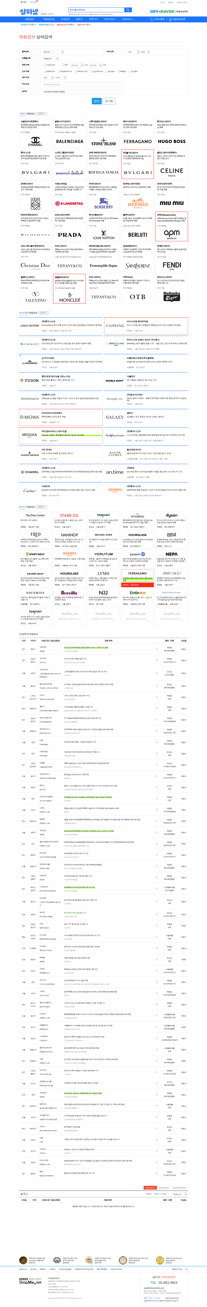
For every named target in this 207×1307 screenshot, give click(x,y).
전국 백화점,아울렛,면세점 (133, 257)
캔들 (72, 868)
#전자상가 (96, 14)
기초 (78, 1063)
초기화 (109, 101)
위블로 (75, 846)
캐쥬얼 (66, 1131)
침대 (65, 767)
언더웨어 (67, 789)
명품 (79, 846)
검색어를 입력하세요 (77, 10)
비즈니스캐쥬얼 (91, 711)
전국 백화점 (25, 132)
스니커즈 (106, 984)
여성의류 (67, 801)
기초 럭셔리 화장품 (70, 651)
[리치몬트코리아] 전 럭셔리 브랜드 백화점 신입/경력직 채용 (35, 219)
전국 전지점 (93, 163)
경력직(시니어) (82, 71)
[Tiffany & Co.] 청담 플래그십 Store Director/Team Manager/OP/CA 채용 (103, 281)
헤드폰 (71, 1040)
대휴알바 (123, 71)
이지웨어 (79, 789)
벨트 (79, 711)
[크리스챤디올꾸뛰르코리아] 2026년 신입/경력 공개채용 (35, 250)
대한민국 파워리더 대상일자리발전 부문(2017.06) (103, 1260)
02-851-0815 (164, 1282)
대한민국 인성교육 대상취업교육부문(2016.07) (174, 1260)
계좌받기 (102, 1269)
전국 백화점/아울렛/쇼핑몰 (65, 288)
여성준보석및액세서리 (72, 733)
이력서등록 (159, 19)
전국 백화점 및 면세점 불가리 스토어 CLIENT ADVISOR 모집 (137, 157)
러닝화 (100, 984)
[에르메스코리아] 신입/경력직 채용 (137, 187)
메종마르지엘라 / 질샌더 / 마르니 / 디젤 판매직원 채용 (136, 281)
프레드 (70, 846)
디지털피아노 (78, 1040)
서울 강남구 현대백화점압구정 (100, 257)
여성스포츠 (76, 662)
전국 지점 (126, 132)
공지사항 (33, 2)
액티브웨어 (89, 789)
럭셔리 (75, 1164)
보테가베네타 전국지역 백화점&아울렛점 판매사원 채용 (103, 157)
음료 (75, 891)
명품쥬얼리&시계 (70, 823)
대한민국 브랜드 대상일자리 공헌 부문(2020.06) (70, 1260)
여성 (65, 950)
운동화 (82, 662)
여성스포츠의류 (73, 857)
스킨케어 (67, 1063)
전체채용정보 (150, 1188)
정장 (72, 711)
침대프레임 (71, 767)
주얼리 (83, 846)
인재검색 (65, 19)
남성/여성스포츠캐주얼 (72, 984)
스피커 (66, 1040)
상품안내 (41, 114)
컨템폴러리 (74, 1108)
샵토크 (79, 19)
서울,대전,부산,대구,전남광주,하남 (68, 257)
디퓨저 (78, 1029)
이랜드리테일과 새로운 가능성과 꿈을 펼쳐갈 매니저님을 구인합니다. (69, 188)
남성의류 (67, 1108)
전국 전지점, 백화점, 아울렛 (65, 132)
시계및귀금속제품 (70, 1018)
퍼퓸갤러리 (68, 1029)
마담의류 (67, 756)
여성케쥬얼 (68, 939)
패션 (83, 789)
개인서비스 (109, 19)
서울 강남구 (93, 288)
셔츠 (75, 711)
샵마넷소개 (23, 1269)
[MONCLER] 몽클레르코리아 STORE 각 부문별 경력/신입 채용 (69, 281)
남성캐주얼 (68, 1119)
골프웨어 (67, 778)
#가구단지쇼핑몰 (87, 14)
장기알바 (134, 71)
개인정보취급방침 (65, 1269)
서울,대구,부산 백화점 (131, 195)
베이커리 (67, 891)
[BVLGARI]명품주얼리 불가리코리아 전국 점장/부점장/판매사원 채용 (35, 157)
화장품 (83, 1063)
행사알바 (111, 71)
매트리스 (79, 767)
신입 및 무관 (51, 65)
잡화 (84, 1052)
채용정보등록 (178, 19)
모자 (65, 973)
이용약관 (52, 1269)
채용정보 (29, 19)
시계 (87, 846)
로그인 (163, 2)
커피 (72, 891)
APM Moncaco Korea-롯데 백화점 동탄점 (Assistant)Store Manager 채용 (171, 219)
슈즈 (81, 984)
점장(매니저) (50, 71)
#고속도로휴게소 (107, 14)
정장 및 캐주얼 (69, 1007)
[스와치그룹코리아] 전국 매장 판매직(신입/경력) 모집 (69, 157)
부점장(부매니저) (66, 71)
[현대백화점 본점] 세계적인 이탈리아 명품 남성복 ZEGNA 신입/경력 (103, 250)
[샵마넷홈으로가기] (30, 1278)
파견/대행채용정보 (179, 1188)
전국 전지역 (59, 163)
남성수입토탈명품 (70, 722)
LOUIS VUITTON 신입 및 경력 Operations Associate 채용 (103, 219)
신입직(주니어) (98, 71)
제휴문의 (43, 1269)
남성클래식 (79, 1119)
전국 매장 (92, 132)
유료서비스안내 (182, 2)
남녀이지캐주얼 (69, 699)
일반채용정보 (164, 1188)
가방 (72, 973)
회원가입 (171, 2)
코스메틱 (74, 1063)
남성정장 (67, 711)
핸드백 (66, 812)
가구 (65, 1074)
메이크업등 (78, 868)
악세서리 (87, 984)
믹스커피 (67, 675)
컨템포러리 (68, 1052)
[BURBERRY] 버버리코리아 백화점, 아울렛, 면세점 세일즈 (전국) (103, 188)
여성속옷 (67, 962)
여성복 (73, 756)
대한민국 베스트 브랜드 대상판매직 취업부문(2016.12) (138, 1260)
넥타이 (83, 711)
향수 (72, 688)
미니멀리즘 (71, 950)
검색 (128, 9)
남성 (65, 857)
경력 (66, 65)
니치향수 (67, 688)
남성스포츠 (68, 662)
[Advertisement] (103, 1241)
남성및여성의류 (77, 1052)
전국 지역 (24, 257)
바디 (69, 868)
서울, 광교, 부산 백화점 (131, 226)
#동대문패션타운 (74, 14)
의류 (69, 973)
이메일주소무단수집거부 (84, 1269)
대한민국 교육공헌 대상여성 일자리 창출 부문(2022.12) (37, 1260)
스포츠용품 (94, 984)
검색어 (24, 91)
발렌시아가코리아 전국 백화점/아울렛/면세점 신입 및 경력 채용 (69, 126)
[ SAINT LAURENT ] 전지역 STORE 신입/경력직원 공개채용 (137, 250)
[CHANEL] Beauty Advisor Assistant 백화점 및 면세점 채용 (35, 126)
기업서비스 (127, 19)
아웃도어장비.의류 (70, 917)
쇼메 (65, 846)
